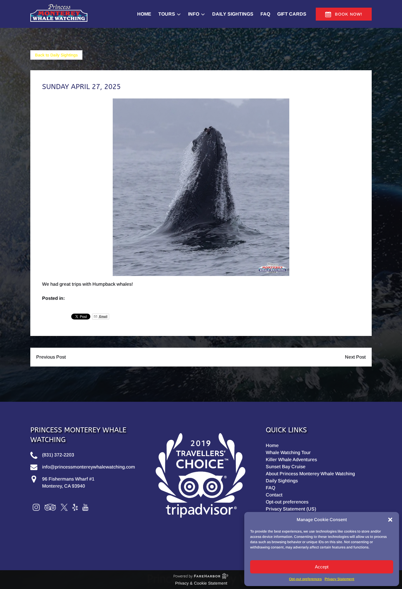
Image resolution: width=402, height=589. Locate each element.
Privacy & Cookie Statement (201, 583)
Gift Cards (291, 13)
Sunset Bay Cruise (285, 466)
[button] (390, 520)
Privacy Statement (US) (291, 508)
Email (102, 316)
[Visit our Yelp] (75, 507)
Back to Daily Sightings (56, 55)
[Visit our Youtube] (85, 507)
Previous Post (51, 356)
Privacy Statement (339, 579)
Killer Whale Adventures (291, 459)
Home (144, 13)
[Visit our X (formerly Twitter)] (64, 507)
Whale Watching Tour (288, 452)
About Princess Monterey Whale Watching (310, 473)
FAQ (265, 13)
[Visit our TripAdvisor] (50, 507)
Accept (321, 566)
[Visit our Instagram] (36, 507)
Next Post (355, 356)
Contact (274, 494)
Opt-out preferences (305, 579)
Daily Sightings (232, 13)
